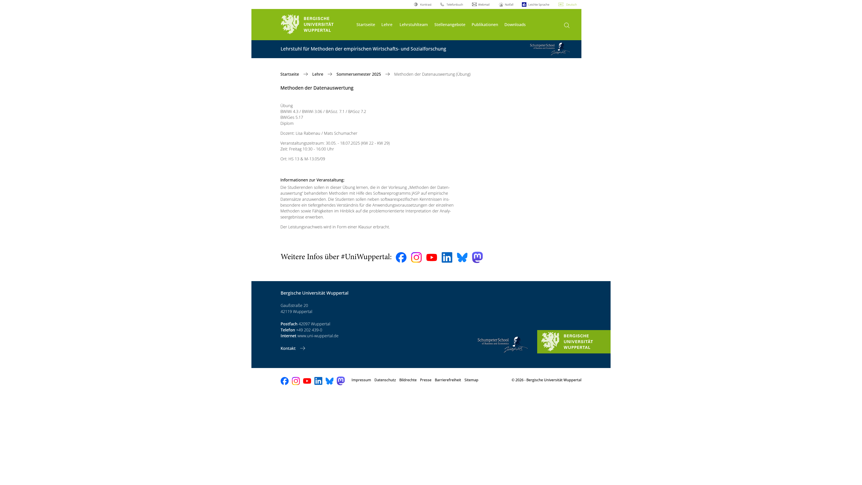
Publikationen (485, 24)
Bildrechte (408, 379)
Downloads (515, 24)
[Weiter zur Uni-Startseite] (316, 24)
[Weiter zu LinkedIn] (447, 257)
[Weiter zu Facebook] (401, 257)
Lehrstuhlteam (414, 24)
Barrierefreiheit (448, 379)
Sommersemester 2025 (359, 74)
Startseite (365, 24)
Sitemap (471, 379)
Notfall (509, 4)
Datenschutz (385, 379)
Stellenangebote (449, 24)
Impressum (361, 379)
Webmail (484, 4)
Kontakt (289, 348)
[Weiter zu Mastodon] (477, 257)
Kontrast (425, 4)
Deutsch (571, 4)
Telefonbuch (454, 4)
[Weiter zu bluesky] (462, 257)
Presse (425, 379)
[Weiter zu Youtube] (431, 257)
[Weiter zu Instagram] (416, 257)
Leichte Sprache (538, 4)
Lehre (386, 24)
